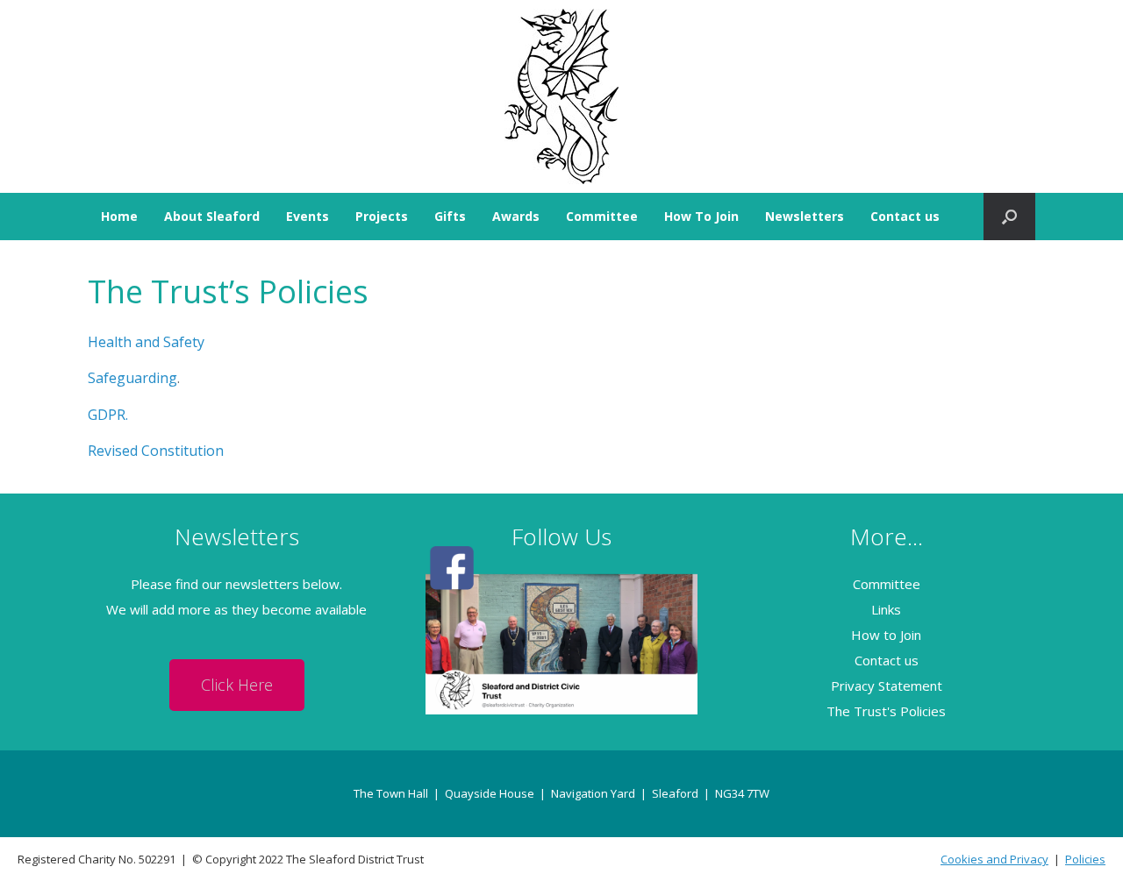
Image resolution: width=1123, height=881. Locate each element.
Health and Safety (146, 342)
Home (119, 216)
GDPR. (108, 414)
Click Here (237, 684)
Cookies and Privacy (994, 859)
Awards (516, 216)
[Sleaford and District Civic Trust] (561, 96)
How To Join (701, 216)
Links (886, 609)
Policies (1085, 859)
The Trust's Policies (886, 711)
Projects (381, 216)
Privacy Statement (886, 685)
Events (307, 216)
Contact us (905, 216)
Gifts (450, 216)
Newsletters (804, 216)
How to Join (886, 634)
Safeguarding (132, 377)
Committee (602, 216)
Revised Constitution (156, 450)
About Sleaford (212, 216)
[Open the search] (1009, 216)
